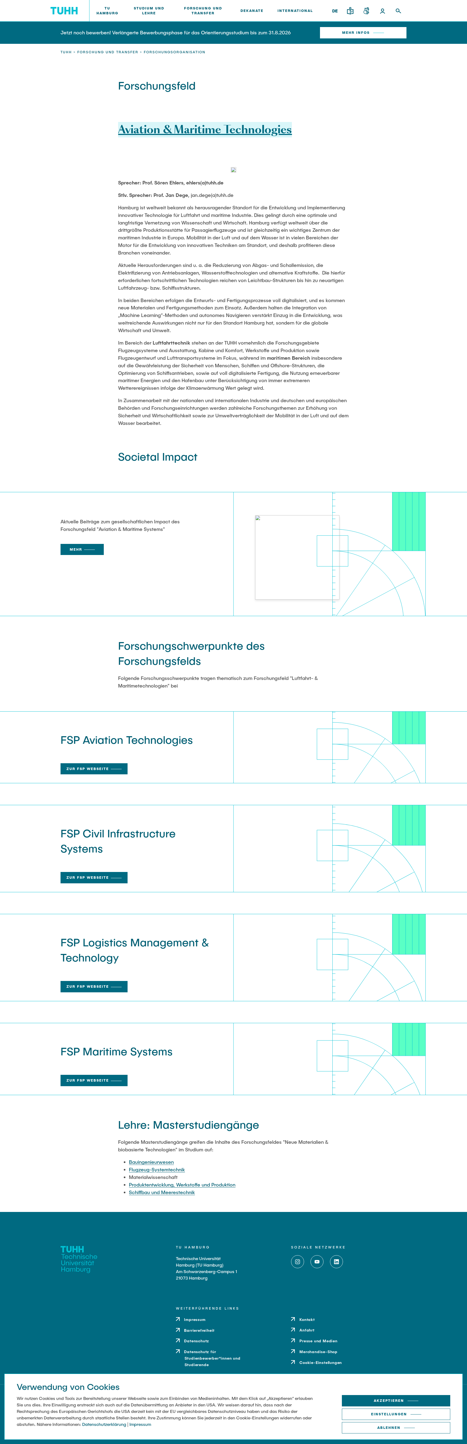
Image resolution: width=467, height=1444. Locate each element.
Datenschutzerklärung (104, 1424)
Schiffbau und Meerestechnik (162, 1192)
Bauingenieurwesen (151, 1162)
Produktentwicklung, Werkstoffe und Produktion (182, 1185)
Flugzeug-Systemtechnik (157, 1169)
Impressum (140, 1424)
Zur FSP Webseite (87, 768)
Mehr (76, 549)
